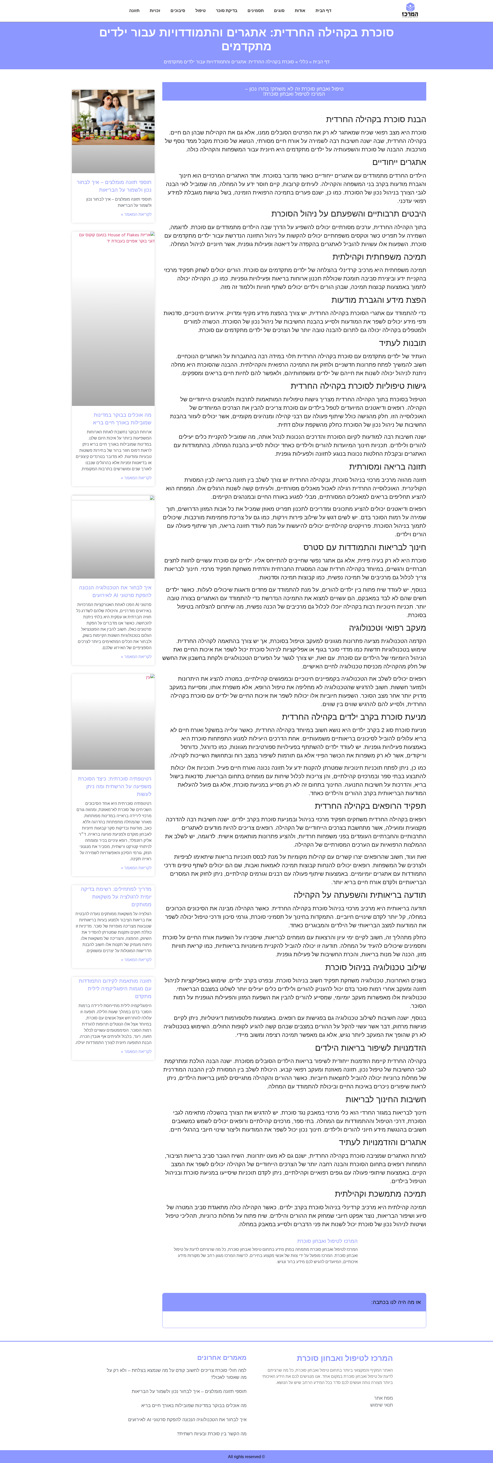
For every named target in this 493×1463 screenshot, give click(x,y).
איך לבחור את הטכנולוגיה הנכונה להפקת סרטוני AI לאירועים (187, 1419)
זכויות (155, 10)
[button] (170, 1302)
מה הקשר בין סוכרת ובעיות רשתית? (211, 1433)
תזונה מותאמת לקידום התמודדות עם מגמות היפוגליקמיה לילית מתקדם (115, 988)
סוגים (279, 10)
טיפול (200, 10)
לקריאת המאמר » (136, 214)
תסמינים (256, 10)
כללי (303, 61)
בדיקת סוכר (226, 10)
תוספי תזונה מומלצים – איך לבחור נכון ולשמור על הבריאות (189, 1391)
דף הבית (323, 10)
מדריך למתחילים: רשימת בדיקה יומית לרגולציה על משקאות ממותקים (116, 896)
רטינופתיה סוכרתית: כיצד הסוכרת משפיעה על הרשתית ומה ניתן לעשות (114, 786)
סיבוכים (177, 10)
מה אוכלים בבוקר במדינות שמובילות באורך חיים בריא (193, 1405)
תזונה (134, 10)
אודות (300, 10)
